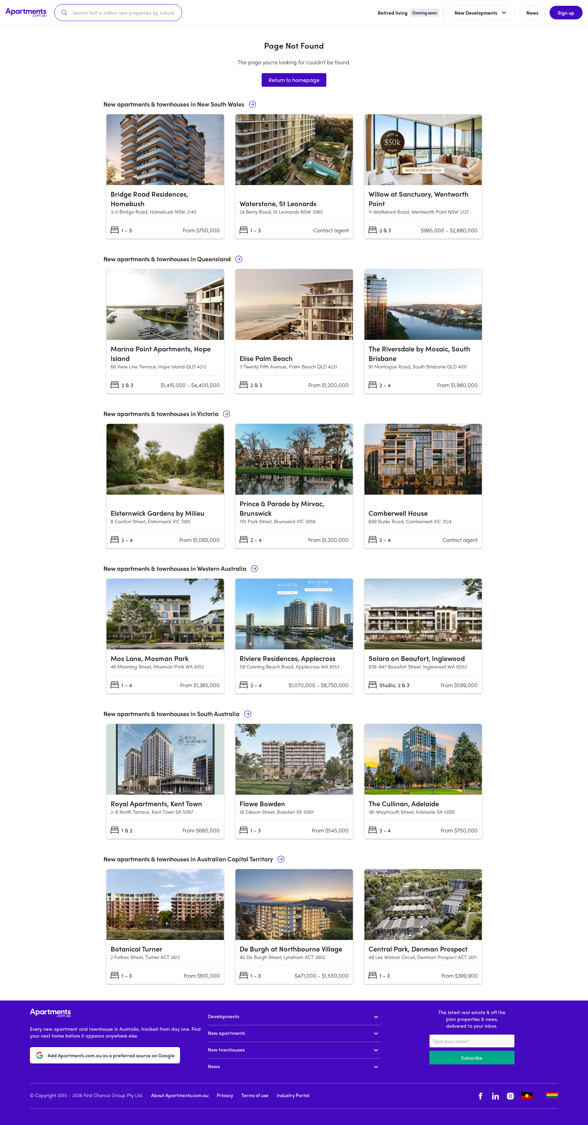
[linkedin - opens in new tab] (495, 1096)
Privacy (225, 1095)
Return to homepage (294, 80)
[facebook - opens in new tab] (480, 1096)
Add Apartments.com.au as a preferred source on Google (111, 1055)
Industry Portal (293, 1095)
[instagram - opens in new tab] (510, 1096)
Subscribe (472, 1057)
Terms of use (254, 1095)
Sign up (566, 12)
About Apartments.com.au (180, 1095)
